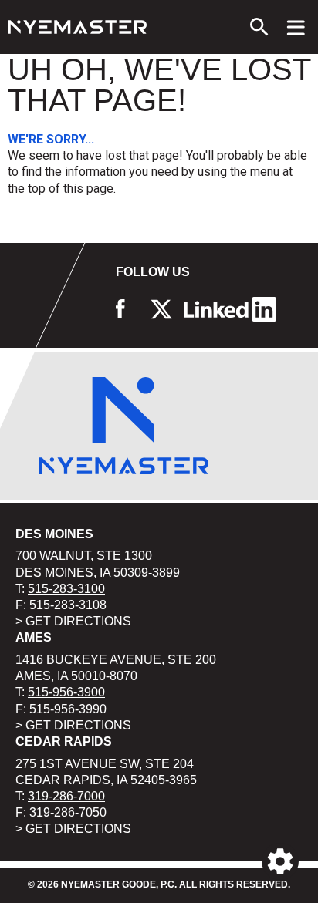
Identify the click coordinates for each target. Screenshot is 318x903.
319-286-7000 (66, 796)
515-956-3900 (66, 692)
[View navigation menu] (296, 27)
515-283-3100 (66, 588)
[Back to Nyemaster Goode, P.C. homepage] (77, 27)
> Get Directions (73, 621)
